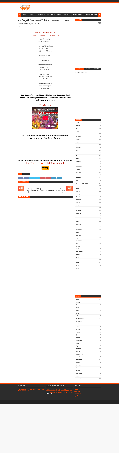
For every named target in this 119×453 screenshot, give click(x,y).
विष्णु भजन (77, 238)
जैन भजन (77, 155)
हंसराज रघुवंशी (78, 378)
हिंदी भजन (77, 262)
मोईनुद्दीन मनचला (78, 346)
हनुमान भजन (78, 259)
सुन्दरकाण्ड (77, 257)
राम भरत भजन (78, 224)
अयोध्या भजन (78, 125)
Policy (76, 395)
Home (76, 389)
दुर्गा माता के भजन (78, 166)
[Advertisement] (71, 8)
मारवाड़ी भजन (78, 202)
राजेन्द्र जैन (78, 351)
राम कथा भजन (78, 216)
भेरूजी (77, 186)
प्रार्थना (77, 180)
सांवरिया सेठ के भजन (79, 251)
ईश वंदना (77, 131)
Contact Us (77, 393)
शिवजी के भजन (78, 246)
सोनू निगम (77, 376)
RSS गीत (77, 122)
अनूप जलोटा (78, 299)
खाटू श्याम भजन (78, 136)
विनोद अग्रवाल (78, 367)
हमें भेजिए (45, 168)
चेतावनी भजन (78, 153)
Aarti (24, 15)
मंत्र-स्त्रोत (78, 191)
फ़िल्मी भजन (78, 268)
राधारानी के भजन (78, 213)
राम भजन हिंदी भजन (26, 174)
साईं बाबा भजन (78, 254)
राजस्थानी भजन (78, 207)
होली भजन (77, 265)
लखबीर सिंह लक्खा (79, 359)
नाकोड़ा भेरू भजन (78, 172)
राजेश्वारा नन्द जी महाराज (80, 354)
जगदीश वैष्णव (78, 315)
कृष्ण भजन (77, 133)
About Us (77, 391)
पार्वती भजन (77, 175)
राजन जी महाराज (78, 348)
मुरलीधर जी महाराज (79, 340)
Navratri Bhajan (91, 15)
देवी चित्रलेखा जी (78, 326)
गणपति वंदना (78, 139)
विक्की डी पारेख (78, 365)
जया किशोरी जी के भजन (79, 318)
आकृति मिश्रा (78, 302)
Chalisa (66, 15)
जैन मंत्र (77, 158)
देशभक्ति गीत (78, 169)
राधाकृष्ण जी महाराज (79, 357)
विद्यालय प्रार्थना (78, 235)
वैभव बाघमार (78, 370)
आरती (77, 128)
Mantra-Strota (56, 15)
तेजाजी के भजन (78, 161)
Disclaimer (77, 397)
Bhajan (32, 15)
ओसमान (77, 304)
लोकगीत (77, 232)
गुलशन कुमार (78, 313)
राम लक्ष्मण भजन (78, 227)
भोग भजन (77, 188)
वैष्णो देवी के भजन (78, 240)
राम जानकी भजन (78, 218)
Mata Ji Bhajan (77, 15)
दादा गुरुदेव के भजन (79, 164)
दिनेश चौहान (78, 324)
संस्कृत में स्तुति (78, 249)
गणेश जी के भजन (78, 142)
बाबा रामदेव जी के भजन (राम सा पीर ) (82, 183)
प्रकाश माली (78, 332)
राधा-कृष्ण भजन (78, 210)
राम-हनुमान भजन (78, 229)
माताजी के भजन (78, 199)
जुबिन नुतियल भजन (79, 321)
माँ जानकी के (78, 196)
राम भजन (77, 221)
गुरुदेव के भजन (78, 144)
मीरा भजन (77, 205)
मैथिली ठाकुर (78, 343)
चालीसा (77, 150)
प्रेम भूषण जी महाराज (79, 335)
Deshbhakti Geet (43, 15)
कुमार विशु (77, 307)
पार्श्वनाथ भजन (78, 177)
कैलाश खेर (77, 310)
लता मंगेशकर (78, 362)
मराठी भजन (78, 194)
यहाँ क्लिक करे (49, 394)
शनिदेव (77, 243)
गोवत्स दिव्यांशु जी (78, 147)
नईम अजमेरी (78, 329)
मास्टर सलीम (78, 337)
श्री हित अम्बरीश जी (79, 373)
